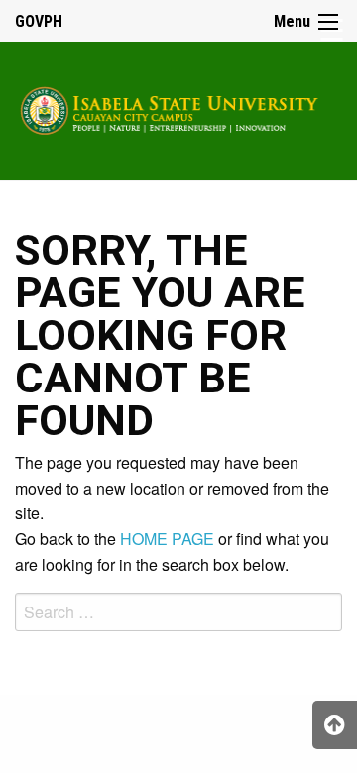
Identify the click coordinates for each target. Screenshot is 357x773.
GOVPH (38, 21)
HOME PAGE (167, 538)
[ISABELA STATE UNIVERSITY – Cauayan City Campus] (178, 107)
